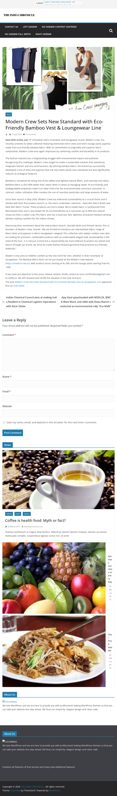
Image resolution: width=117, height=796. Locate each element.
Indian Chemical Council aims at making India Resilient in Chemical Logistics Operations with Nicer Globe (31, 302)
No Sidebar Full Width (18, 34)
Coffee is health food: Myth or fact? (35, 520)
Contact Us (11, 26)
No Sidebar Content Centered (59, 26)
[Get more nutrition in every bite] (54, 578)
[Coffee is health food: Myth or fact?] (58, 452)
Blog (9, 114)
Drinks (9, 514)
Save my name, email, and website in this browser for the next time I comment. (52, 422)
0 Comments (30, 134)
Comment (9, 335)
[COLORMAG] (9, 701)
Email (6, 391)
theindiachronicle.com (33, 526)
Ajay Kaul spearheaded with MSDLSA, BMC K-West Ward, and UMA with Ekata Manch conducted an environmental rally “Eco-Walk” (85, 302)
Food (18, 514)
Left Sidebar (30, 26)
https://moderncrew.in (17, 263)
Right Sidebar (43, 34)
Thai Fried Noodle (110, 642)
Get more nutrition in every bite (110, 569)
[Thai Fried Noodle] (54, 651)
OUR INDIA (18, 285)
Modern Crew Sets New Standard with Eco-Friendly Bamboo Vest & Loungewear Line (58, 281)
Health (27, 514)
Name (6, 376)
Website (7, 406)
